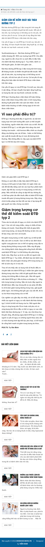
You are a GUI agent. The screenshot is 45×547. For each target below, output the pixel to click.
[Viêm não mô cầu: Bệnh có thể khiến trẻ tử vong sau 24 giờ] (10, 451)
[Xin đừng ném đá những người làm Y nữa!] (10, 508)
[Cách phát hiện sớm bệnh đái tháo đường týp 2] (10, 356)
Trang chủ (6, 9)
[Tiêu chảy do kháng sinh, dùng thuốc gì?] (10, 420)
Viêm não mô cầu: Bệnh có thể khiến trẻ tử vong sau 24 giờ (31, 448)
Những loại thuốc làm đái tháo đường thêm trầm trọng (31, 476)
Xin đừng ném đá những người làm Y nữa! (29, 504)
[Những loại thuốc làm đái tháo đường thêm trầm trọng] (10, 480)
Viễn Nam (24, 544)
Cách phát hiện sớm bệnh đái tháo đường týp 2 (31, 353)
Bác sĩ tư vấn (17, 9)
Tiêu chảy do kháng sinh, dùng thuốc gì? (29, 417)
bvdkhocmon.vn (24, 541)
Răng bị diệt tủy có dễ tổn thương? (30, 388)
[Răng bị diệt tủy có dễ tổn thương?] (10, 392)
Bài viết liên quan (9, 344)
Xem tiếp (8, 380)
